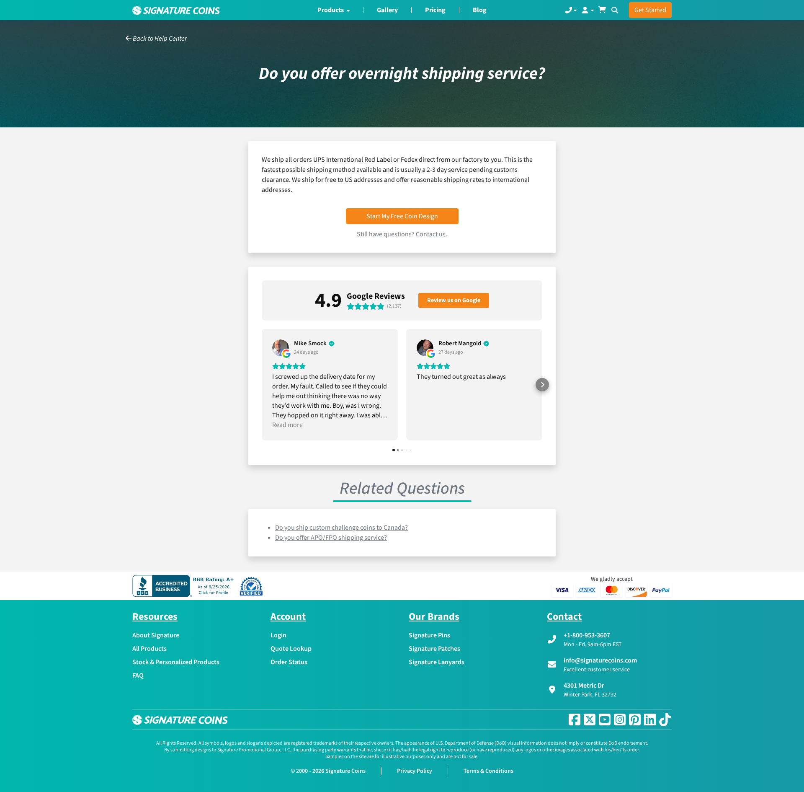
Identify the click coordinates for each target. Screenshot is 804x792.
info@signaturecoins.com (600, 660)
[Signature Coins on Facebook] (574, 719)
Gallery (387, 10)
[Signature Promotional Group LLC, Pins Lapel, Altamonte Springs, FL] (184, 586)
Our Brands (434, 616)
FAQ (138, 675)
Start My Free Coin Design (402, 216)
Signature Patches (434, 648)
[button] (261, 384)
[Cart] (602, 10)
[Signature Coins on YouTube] (604, 719)
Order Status (289, 662)
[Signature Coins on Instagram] (619, 719)
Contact (564, 616)
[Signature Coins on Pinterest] (635, 719)
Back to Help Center (159, 38)
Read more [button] (287, 425)
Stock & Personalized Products (175, 662)
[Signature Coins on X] (589, 719)
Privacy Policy (414, 771)
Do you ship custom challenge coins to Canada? (341, 527)
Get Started (650, 10)
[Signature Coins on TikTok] (665, 719)
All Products (149, 648)
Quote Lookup (291, 648)
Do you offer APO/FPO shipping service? (331, 537)
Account (288, 616)
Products (331, 10)
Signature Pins (429, 635)
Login (278, 635)
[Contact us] (571, 10)
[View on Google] (280, 347)
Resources (155, 616)
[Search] (615, 10)
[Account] (587, 10)
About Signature (155, 635)
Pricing (435, 10)
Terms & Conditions (488, 771)
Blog (480, 10)
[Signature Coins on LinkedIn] (650, 719)
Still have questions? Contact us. (402, 234)
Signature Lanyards (436, 662)
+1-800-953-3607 (587, 635)
